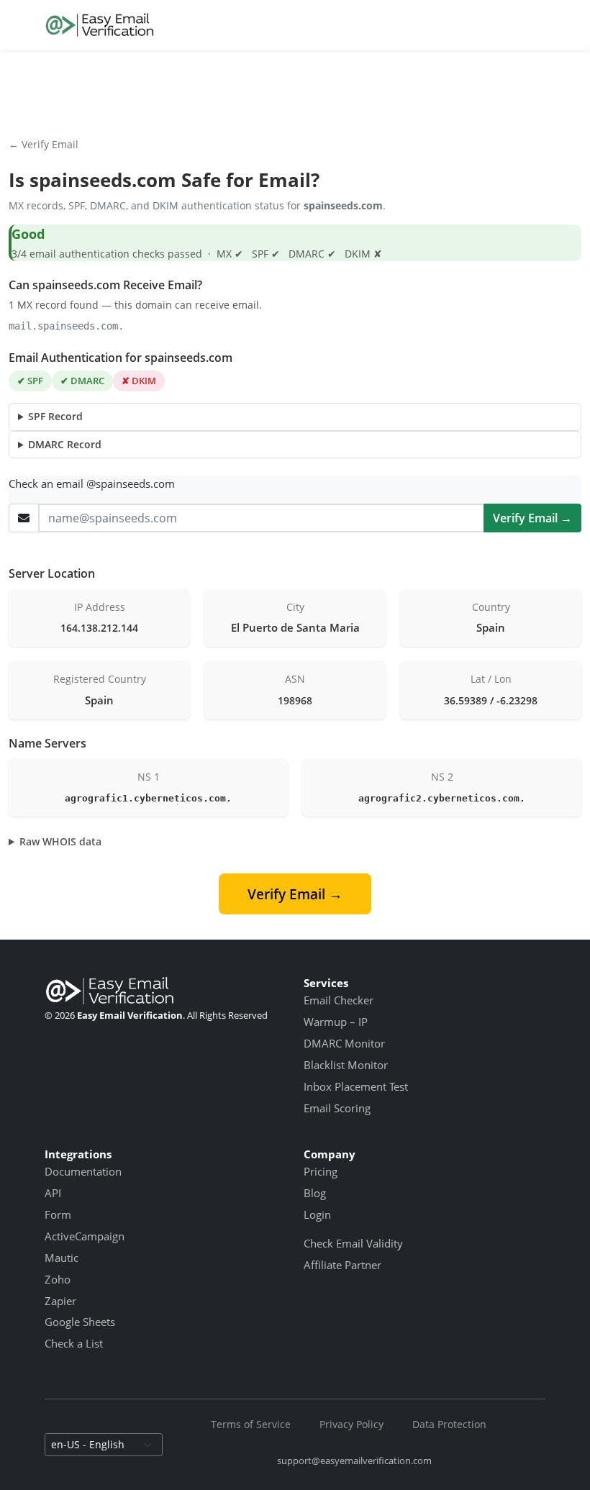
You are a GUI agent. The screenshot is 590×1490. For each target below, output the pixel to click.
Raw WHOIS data (60, 841)
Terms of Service (251, 1424)
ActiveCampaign (84, 1236)
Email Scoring (337, 1108)
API (53, 1193)
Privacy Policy (351, 1424)
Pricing (320, 1171)
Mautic (61, 1257)
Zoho (58, 1279)
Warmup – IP (336, 1021)
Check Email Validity (353, 1243)
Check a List (74, 1343)
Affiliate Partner (342, 1265)
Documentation (83, 1171)
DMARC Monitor (344, 1043)
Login (317, 1214)
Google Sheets (80, 1321)
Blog (315, 1193)
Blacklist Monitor (346, 1065)
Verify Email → (532, 518)
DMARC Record (64, 444)
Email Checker (338, 1000)
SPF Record (55, 416)
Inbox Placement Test (356, 1086)
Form (58, 1214)
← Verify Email (43, 144)
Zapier (60, 1301)
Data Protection (449, 1424)
